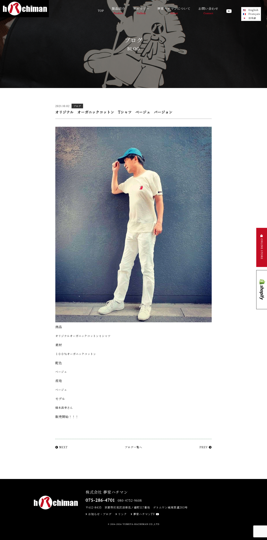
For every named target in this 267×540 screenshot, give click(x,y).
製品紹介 (118, 10)
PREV (204, 447)
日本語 (252, 18)
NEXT (63, 447)
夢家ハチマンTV (144, 514)
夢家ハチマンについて (174, 10)
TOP (101, 11)
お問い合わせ (208, 10)
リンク (122, 514)
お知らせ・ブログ (99, 514)
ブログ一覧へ (133, 447)
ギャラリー (141, 10)
